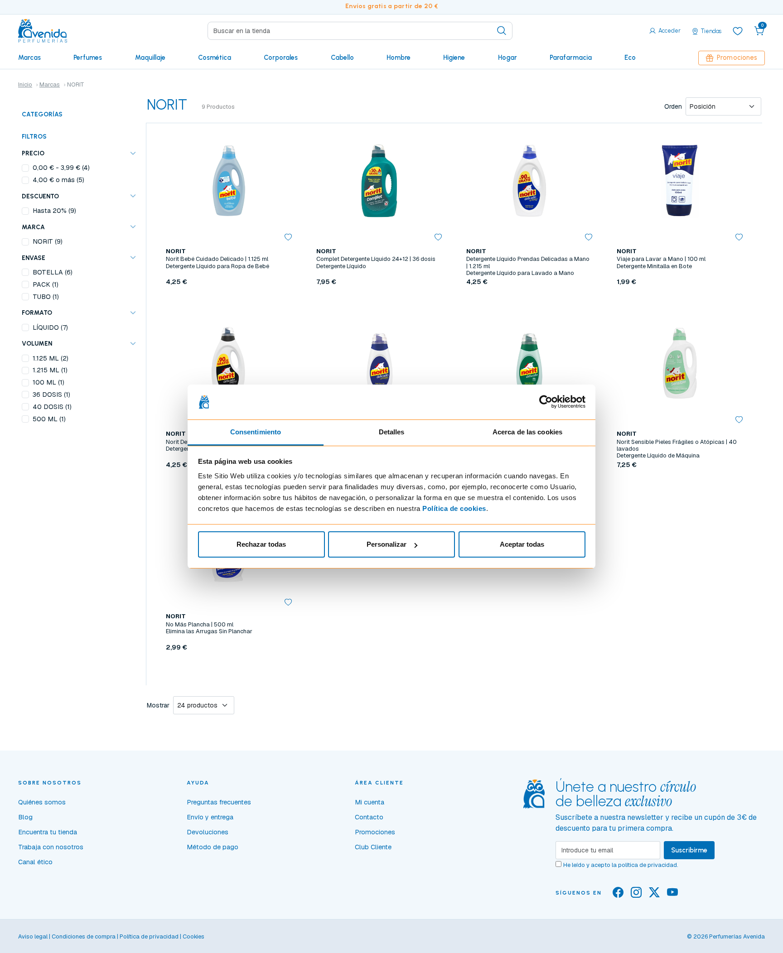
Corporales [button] (281, 57)
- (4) (61, 168)
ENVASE (33, 257)
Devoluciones (207, 832)
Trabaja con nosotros (50, 847)
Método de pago (212, 847)
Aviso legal (33, 936)
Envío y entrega (210, 817)
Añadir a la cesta (228, 303)
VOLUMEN (37, 343)
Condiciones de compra (84, 936)
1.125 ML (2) (50, 358)
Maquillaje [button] (150, 57)
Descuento (40, 196)
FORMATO (37, 312)
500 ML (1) (49, 419)
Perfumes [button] (87, 57)
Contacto (369, 817)
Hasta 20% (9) (54, 211)
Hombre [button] (399, 57)
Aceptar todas (522, 544)
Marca (33, 227)
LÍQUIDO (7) (50, 327)
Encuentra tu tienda (47, 832)
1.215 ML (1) (50, 370)
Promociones (737, 57)
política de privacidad (647, 865)
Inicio (25, 84)
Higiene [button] (454, 57)
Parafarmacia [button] (571, 57)
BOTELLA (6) (52, 272)
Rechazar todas (261, 544)
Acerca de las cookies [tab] (527, 432)
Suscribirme (689, 850)
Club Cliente (373, 847)
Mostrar (158, 705)
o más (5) (58, 180)
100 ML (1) (48, 382)
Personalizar (386, 544)
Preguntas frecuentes (219, 802)
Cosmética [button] (214, 57)
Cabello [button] (342, 57)
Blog (25, 817)
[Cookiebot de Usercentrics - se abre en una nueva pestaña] (545, 402)
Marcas (29, 57)
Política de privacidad (149, 936)
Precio (33, 153)
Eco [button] (630, 57)
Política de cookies (454, 508)
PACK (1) (45, 284)
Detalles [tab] (392, 432)
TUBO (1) (46, 297)
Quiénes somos (42, 802)
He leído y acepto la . (620, 865)
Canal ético (35, 862)
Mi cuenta (369, 802)
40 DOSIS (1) (52, 407)
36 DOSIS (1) (51, 394)
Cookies (193, 936)
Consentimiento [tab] (255, 432)
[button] (759, 30)
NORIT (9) (48, 241)
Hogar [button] (507, 57)
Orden (673, 106)
